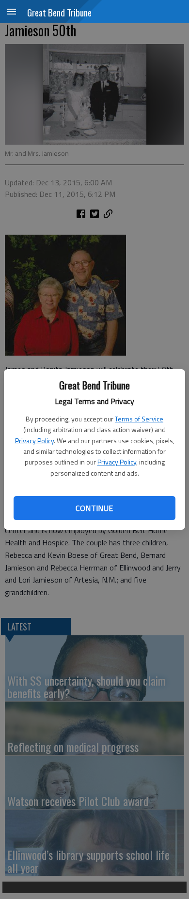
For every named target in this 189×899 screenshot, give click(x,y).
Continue (94, 508)
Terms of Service (139, 419)
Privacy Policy (34, 440)
